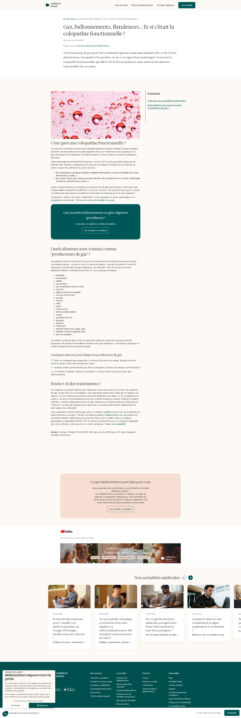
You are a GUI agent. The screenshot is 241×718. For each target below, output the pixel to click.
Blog (73, 19)
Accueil (66, 19)
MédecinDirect (112, 415)
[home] (54, 5)
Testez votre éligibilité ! (115, 424)
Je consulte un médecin (95, 230)
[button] (121, 5)
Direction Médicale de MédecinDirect (93, 46)
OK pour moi (42, 705)
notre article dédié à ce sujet (100, 200)
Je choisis (15, 705)
